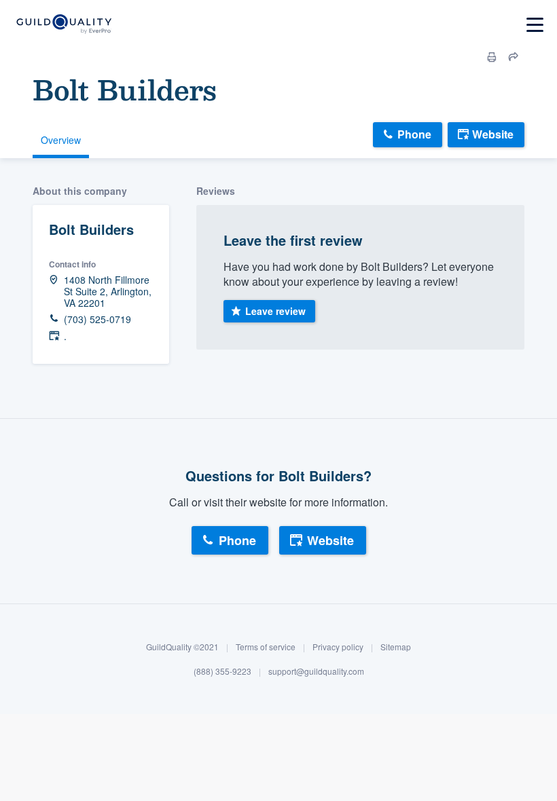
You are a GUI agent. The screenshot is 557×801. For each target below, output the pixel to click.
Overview (61, 140)
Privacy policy (337, 646)
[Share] (513, 57)
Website (493, 134)
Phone (414, 134)
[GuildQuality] (63, 24)
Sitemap (395, 646)
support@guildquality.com (316, 671)
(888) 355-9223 (222, 671)
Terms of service (265, 646)
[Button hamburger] (534, 25)
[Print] (492, 57)
